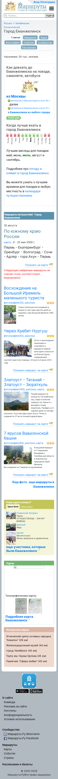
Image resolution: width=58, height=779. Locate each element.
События (29, 42)
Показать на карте (36, 264)
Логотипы (10, 710)
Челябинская (22, 23)
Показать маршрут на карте (30, 370)
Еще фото (19, 482)
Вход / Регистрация (44, 2)
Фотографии (12, 42)
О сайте (7, 697)
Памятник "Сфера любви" (21, 661)
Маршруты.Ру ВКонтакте (24, 734)
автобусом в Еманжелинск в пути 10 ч (30, 108)
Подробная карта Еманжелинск (19, 618)
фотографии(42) (14, 335)
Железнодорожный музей (22, 645)
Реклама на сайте (15, 706)
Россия (8, 23)
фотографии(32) (14, 302)
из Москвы (16, 96)
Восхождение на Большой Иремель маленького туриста (24, 293)
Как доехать (29, 47)
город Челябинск (16, 650)
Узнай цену (14, 117)
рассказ (30, 302)
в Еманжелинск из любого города (29, 112)
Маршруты (30, 37)
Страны (9, 757)
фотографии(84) (14, 443)
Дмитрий (21, 525)
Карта (44, 37)
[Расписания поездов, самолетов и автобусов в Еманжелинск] (29, 86)
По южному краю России (22, 233)
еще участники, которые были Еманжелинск (25, 549)
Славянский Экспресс (27, 513)
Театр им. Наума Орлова (21, 655)
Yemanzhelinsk (12, 27)
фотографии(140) (14, 389)
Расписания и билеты (17, 764)
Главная (15, 37)
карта (7, 242)
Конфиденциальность (18, 715)
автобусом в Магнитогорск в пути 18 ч (30, 100)
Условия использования (19, 719)
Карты (8, 749)
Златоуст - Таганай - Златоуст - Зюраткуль (25, 382)
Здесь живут (27, 506)
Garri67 (20, 533)
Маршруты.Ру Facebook (23, 738)
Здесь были (12, 506)
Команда (9, 702)
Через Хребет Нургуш (25, 330)
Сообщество (45, 42)
